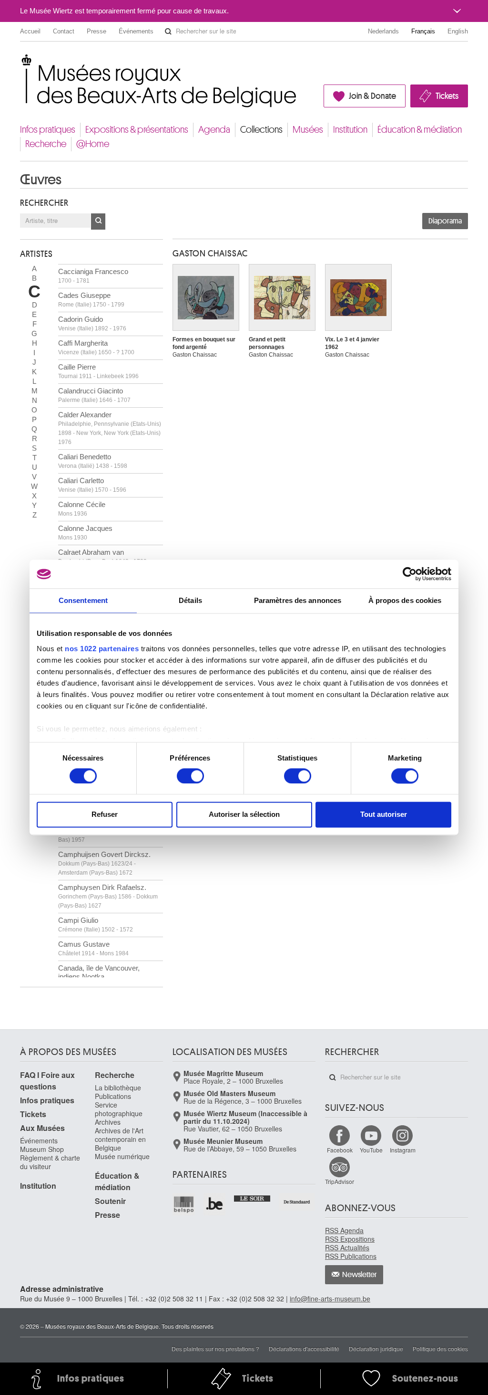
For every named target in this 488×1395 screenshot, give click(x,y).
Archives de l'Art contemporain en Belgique (120, 1139)
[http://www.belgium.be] (215, 1204)
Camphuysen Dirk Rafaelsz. (108, 896)
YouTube (371, 1150)
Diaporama (445, 221)
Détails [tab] (190, 600)
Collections (261, 130)
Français (423, 31)
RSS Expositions (350, 1239)
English (457, 31)
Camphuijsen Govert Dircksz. (104, 863)
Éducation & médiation (419, 130)
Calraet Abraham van (102, 556)
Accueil (30, 31)
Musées (308, 130)
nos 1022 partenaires (102, 649)
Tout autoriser (383, 815)
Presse (96, 31)
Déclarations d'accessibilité (304, 1348)
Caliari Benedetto (92, 461)
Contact (63, 31)
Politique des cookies (440, 1348)
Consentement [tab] (83, 600)
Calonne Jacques (85, 532)
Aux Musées (42, 1127)
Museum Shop (42, 1149)
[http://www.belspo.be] (184, 1204)
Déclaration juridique (376, 1348)
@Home (92, 144)
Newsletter (359, 1275)
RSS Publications (350, 1256)
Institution (350, 130)
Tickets (447, 96)
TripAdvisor (339, 1181)
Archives (108, 1122)
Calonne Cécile (81, 508)
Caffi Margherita (96, 347)
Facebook (340, 1150)
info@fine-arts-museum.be (330, 1298)
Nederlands (383, 31)
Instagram (403, 1150)
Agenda (214, 130)
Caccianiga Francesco (93, 275)
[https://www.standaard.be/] (297, 1202)
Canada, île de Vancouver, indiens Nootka (99, 972)
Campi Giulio (95, 924)
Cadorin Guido (92, 323)
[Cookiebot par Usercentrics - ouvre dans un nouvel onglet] (409, 574)
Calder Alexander (109, 428)
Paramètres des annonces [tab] (297, 600)
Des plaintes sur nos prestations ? (215, 1348)
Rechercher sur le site (168, 31)
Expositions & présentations (136, 130)
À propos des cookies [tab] (405, 600)
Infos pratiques (47, 130)
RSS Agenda (344, 1230)
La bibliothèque (118, 1087)
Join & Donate (372, 96)
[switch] (190, 775)
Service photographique (118, 1109)
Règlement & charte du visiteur (50, 1162)
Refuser (105, 815)
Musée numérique (122, 1156)
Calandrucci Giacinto (94, 395)
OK (98, 221)
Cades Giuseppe (91, 299)
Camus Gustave (93, 948)
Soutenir (110, 1200)
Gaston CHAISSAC (210, 253)
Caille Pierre (98, 371)
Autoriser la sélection (244, 815)
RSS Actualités (347, 1247)
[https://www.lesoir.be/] (252, 1197)
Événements (136, 31)
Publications (113, 1096)
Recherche (45, 144)
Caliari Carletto (92, 484)
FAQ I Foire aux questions (47, 1080)
